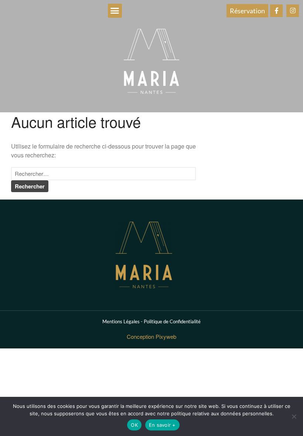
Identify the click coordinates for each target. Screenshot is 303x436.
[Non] (293, 416)
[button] (115, 11)
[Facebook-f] (276, 10)
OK (134, 425)
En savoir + (162, 425)
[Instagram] (292, 10)
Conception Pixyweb (151, 336)
